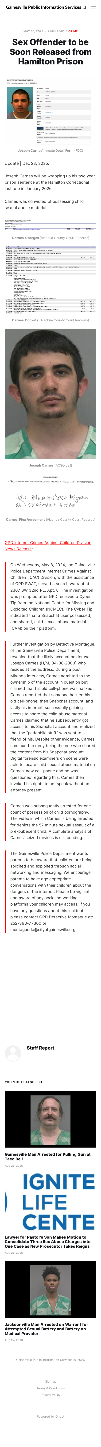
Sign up (50, 1381)
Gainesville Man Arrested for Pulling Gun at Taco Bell (48, 1156)
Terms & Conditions (50, 1388)
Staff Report (40, 1048)
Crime (73, 31)
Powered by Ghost (50, 1416)
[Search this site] (84, 7)
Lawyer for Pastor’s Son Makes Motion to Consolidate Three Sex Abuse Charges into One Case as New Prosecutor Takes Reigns (48, 1242)
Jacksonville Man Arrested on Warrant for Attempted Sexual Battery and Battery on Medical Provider (46, 1329)
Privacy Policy (50, 1395)
